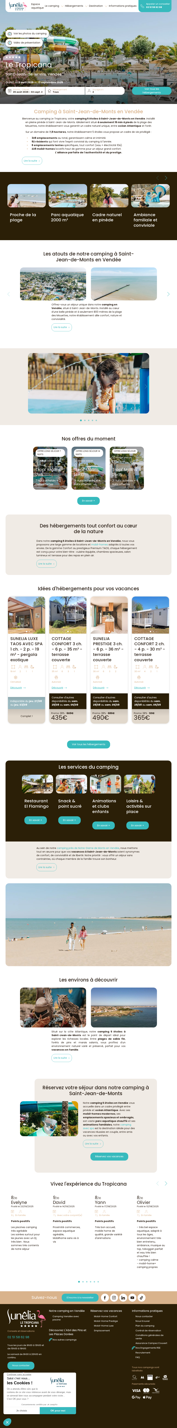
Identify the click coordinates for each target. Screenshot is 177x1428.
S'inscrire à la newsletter (80, 1297)
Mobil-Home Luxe (104, 1325)
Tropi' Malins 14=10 (86, 472)
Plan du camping (145, 1325)
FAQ (138, 1357)
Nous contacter (21, 1365)
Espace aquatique (37, 5)
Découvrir (16, 687)
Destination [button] (96, 6)
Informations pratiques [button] (123, 6)
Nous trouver (143, 1321)
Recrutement (143, 1352)
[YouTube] (132, 1298)
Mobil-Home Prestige (106, 1321)
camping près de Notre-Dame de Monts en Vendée (88, 848)
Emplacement (102, 1330)
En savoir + (88, 500)
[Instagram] (114, 1298)
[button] (32, 161)
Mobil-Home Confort (105, 1316)
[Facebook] (105, 1298)
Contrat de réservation (148, 1330)
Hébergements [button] (74, 6)
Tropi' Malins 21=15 (124, 472)
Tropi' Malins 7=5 (48, 472)
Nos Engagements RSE (148, 1347)
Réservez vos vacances (109, 1156)
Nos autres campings (65, 1339)
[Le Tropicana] (18, 6)
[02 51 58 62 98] (142, 6)
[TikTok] (142, 1298)
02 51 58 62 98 (154, 7)
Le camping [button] (52, 6)
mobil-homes (99, 544)
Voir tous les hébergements (152, 90)
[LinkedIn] (123, 1298)
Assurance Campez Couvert (151, 1343)
